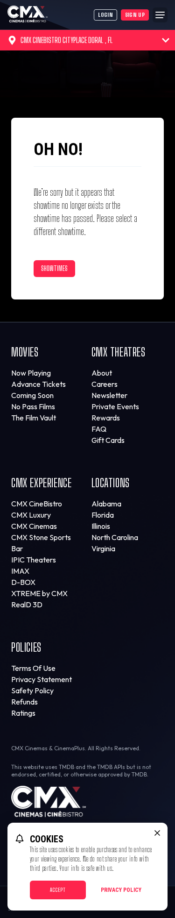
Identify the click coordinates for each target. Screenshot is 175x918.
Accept (57, 889)
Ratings (23, 713)
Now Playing (31, 372)
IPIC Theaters (33, 559)
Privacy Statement (41, 679)
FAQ (98, 429)
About (101, 372)
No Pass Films (33, 406)
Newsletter (109, 395)
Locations (110, 483)
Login (105, 14)
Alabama (106, 503)
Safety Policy (32, 690)
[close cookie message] (157, 833)
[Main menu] (160, 14)
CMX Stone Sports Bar (41, 543)
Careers (104, 384)
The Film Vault (33, 417)
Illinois (100, 526)
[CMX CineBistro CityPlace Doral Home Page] (50, 15)
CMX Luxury (31, 514)
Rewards (105, 417)
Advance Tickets (38, 384)
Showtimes (54, 268)
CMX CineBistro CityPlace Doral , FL (66, 40)
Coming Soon (32, 395)
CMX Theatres (118, 352)
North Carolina (114, 537)
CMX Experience (41, 483)
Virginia (103, 548)
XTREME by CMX (39, 593)
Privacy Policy (121, 890)
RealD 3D (26, 604)
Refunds (24, 701)
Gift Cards (108, 440)
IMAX (20, 571)
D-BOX (23, 582)
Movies (25, 352)
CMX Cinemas (34, 526)
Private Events (115, 406)
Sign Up (135, 14)
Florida (102, 514)
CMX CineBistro (36, 503)
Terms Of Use (33, 668)
